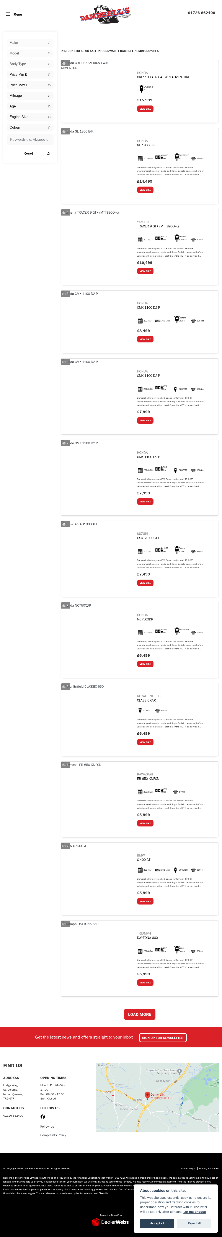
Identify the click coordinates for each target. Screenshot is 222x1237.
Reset (28, 153)
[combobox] (30, 43)
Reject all (194, 1223)
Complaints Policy (53, 1135)
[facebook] (43, 1116)
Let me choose (194, 1211)
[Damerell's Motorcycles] (105, 14)
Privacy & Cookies (209, 1168)
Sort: (67, 36)
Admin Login (188, 1168)
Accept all (157, 1223)
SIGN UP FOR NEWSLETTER (163, 1038)
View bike (145, 108)
